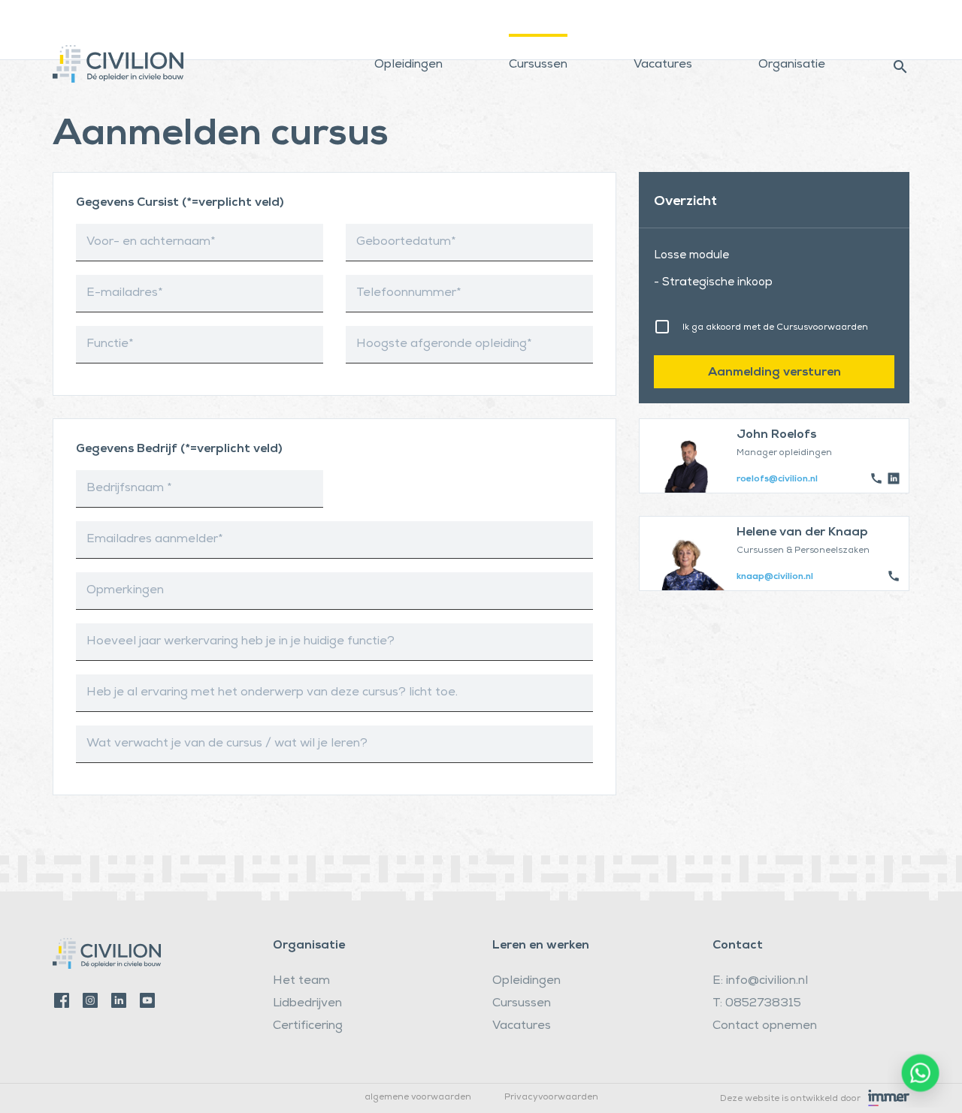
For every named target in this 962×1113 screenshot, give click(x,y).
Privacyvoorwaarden (551, 1097)
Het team (301, 982)
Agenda (719, 18)
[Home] (118, 52)
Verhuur (655, 18)
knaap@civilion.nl (775, 577)
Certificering (308, 1027)
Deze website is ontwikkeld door (790, 1099)
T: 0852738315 (756, 1004)
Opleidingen (408, 65)
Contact (782, 18)
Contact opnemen (764, 1027)
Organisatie (791, 65)
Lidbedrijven (307, 1004)
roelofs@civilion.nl (777, 479)
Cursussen (538, 65)
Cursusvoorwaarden (822, 328)
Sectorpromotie (867, 18)
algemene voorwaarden (418, 1097)
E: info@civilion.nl (760, 982)
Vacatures (663, 65)
